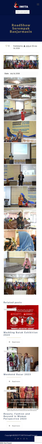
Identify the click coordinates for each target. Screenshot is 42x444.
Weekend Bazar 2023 (17, 374)
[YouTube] (21, 439)
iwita (28, 46)
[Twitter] (18, 439)
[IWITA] (21, 4)
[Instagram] (24, 439)
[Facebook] (15, 439)
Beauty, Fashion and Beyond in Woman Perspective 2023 (17, 416)
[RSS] (27, 439)
